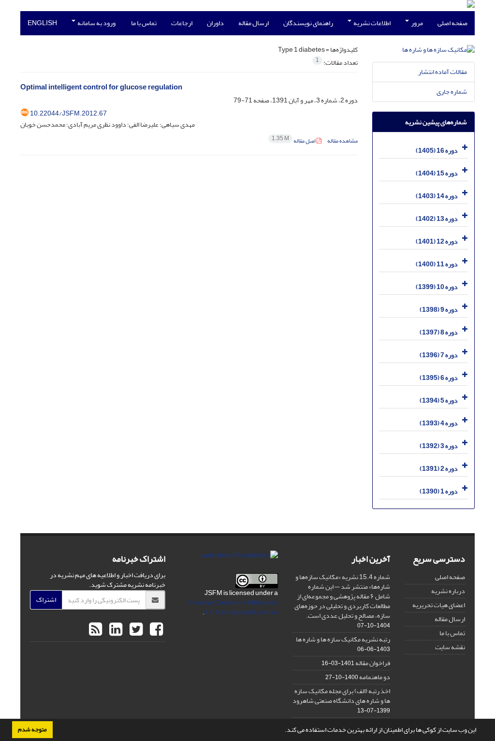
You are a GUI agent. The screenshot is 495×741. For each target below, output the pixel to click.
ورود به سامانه (96, 22)
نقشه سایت (450, 647)
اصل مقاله (294, 140)
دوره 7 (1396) (439, 355)
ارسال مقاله (253, 22)
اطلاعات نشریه (371, 22)
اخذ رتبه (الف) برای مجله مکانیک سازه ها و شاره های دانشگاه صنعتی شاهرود (341, 695)
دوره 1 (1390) (439, 491)
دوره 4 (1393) (439, 423)
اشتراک (46, 599)
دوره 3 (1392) (439, 445)
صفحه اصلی (452, 22)
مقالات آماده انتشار (442, 71)
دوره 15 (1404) (437, 173)
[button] (282, 730)
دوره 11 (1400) (437, 264)
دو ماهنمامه (374, 676)
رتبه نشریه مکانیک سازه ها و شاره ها (343, 639)
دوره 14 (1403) (437, 196)
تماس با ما (144, 22)
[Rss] (95, 629)
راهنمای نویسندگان (308, 22)
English (42, 22)
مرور (416, 22)
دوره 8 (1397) (439, 332)
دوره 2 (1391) (439, 468)
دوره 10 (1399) (437, 286)
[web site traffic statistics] (239, 557)
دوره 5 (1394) (439, 400)
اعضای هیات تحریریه (438, 604)
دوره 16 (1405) (437, 150)
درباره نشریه (448, 590)
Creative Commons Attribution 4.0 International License (233, 607)
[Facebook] (155, 629)
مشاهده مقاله (342, 140)
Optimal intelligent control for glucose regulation (101, 87)
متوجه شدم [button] (32, 729)
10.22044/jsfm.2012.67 (68, 113)
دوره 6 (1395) (439, 377)
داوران (215, 22)
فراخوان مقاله (372, 662)
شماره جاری (452, 91)
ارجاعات (181, 22)
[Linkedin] (114, 629)
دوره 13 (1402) (437, 218)
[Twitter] (135, 629)
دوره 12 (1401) (437, 241)
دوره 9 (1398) (439, 309)
